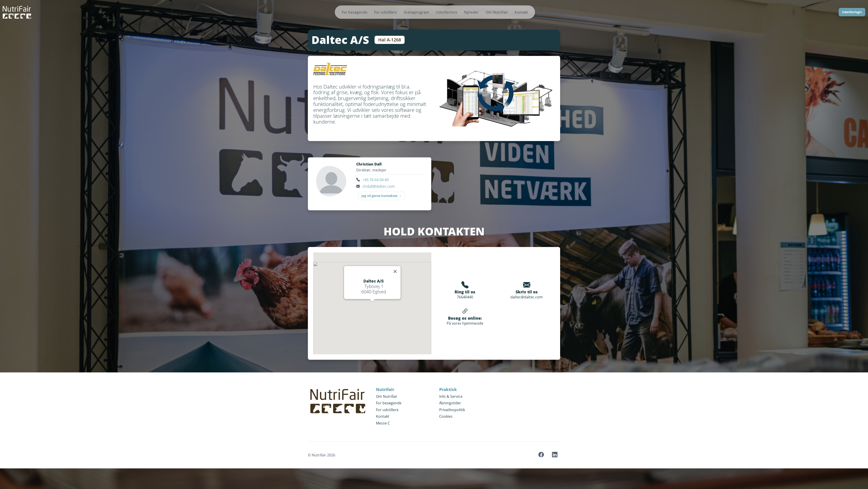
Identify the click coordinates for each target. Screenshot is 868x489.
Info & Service (450, 396)
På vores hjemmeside (465, 323)
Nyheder (471, 12)
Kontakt (521, 12)
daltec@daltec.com (526, 297)
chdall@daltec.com (379, 186)
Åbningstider (450, 402)
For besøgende (354, 12)
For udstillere (385, 12)
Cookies (446, 416)
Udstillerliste (446, 12)
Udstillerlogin (852, 12)
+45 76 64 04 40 (376, 179)
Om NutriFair (497, 12)
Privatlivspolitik (452, 409)
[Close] (395, 271)
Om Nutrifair (386, 396)
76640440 (465, 297)
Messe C (383, 423)
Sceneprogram (416, 12)
